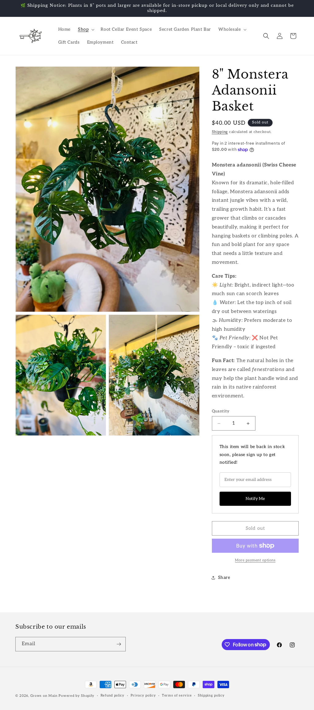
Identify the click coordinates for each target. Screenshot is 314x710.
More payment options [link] (255, 560)
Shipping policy (211, 695)
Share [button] (224, 577)
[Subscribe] (118, 644)
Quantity (221, 411)
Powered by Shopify (76, 696)
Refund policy (112, 695)
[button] (85, 29)
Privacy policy (143, 695)
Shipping (220, 132)
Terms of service (177, 695)
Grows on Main (44, 696)
